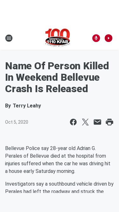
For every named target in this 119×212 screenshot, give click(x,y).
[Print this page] (109, 122)
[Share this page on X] (85, 122)
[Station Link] (57, 38)
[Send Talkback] (96, 38)
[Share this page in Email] (97, 122)
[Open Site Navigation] (9, 38)
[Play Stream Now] (108, 38)
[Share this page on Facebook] (73, 122)
